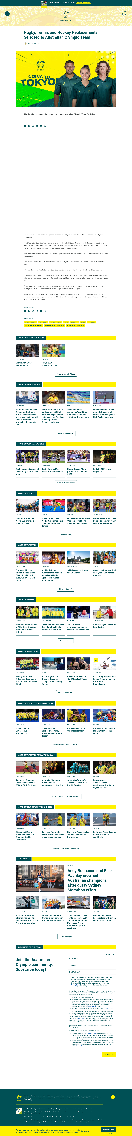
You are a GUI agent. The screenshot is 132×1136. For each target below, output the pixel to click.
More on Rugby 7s (65, 589)
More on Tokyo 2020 (65, 693)
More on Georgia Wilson (66, 374)
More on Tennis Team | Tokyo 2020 (66, 848)
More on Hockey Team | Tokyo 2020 (66, 745)
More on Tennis (66, 641)
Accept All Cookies (108, 1129)
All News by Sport (65, 937)
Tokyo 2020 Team (66, 220)
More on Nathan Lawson (66, 483)
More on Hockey (66, 535)
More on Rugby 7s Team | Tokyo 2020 (65, 796)
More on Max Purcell (65, 433)
